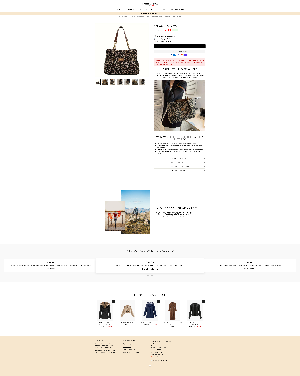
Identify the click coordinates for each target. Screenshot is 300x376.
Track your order (176, 9)
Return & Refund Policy (129, 349)
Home (118, 9)
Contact (162, 9)
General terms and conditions (131, 352)
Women (142, 9)
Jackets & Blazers (156, 16)
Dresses (133, 16)
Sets (148, 16)
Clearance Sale (124, 16)
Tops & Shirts (141, 16)
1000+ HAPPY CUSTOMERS (180, 166)
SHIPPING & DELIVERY (180, 162)
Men (152, 9)
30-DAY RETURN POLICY (180, 158)
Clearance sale (129, 9)
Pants (173, 16)
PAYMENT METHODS (180, 170)
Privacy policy (127, 346)
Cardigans (167, 16)
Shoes (179, 16)
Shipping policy (127, 344)
